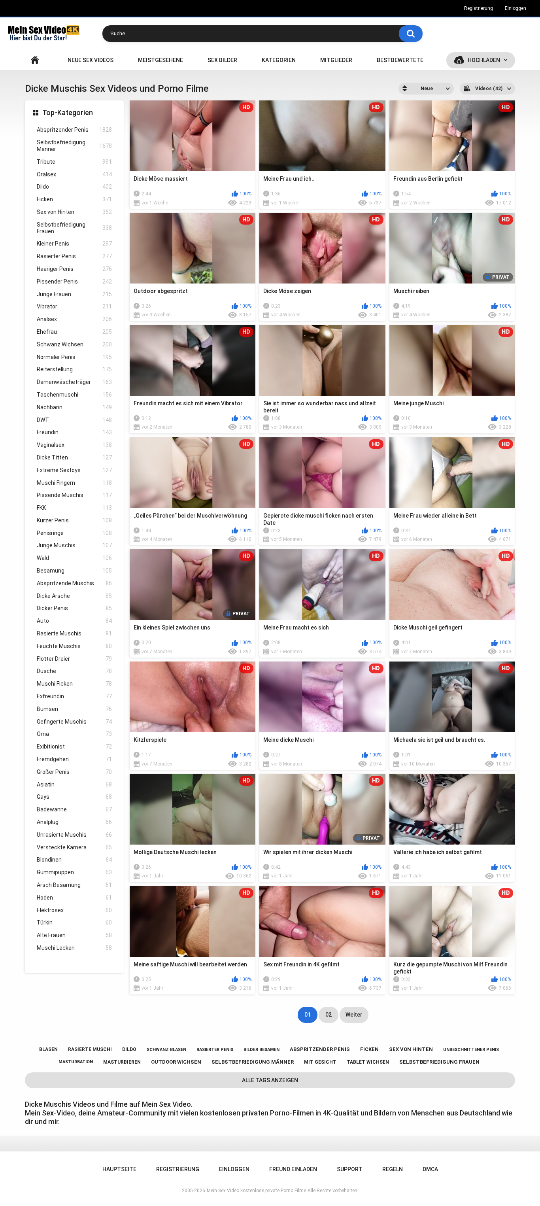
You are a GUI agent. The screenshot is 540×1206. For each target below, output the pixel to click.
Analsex (74, 319)
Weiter (354, 1014)
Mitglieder (336, 60)
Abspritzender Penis (74, 130)
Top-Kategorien (67, 112)
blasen (48, 1049)
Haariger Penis (74, 269)
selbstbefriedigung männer (252, 1062)
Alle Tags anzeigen (270, 1080)
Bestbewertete (400, 60)
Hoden (74, 897)
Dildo (74, 186)
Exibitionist (74, 746)
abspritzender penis (320, 1049)
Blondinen (74, 859)
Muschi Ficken (74, 684)
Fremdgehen (74, 759)
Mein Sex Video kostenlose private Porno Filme (256, 1190)
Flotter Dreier (74, 659)
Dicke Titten (74, 457)
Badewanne (74, 809)
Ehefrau (74, 332)
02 (328, 1014)
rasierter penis (214, 1049)
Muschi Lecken (74, 948)
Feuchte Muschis (74, 646)
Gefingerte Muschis (74, 721)
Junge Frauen (74, 294)
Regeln (392, 1169)
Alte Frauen (74, 935)
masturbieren (122, 1062)
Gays (74, 797)
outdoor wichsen (176, 1062)
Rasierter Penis (74, 256)
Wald (74, 558)
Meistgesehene (160, 60)
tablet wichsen (368, 1062)
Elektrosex (74, 910)
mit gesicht (320, 1062)
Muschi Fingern (74, 483)
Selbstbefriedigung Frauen (74, 227)
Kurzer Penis (74, 520)
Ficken (74, 199)
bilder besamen (261, 1049)
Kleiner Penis (74, 243)
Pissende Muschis (74, 495)
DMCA (430, 1169)
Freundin (74, 432)
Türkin (74, 922)
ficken (369, 1049)
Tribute (74, 162)
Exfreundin (74, 696)
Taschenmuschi (74, 394)
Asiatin (74, 784)
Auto (74, 621)
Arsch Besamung (74, 885)
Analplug (74, 822)
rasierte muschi (90, 1049)
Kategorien (279, 60)
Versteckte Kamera (74, 847)
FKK (74, 508)
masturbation (76, 1061)
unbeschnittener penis (471, 1049)
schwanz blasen (166, 1049)
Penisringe (74, 533)
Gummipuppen (74, 872)
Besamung (74, 570)
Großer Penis (74, 772)
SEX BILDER (222, 60)
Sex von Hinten (74, 212)
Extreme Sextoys (74, 470)
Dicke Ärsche (74, 596)
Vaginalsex (74, 445)
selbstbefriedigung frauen (439, 1062)
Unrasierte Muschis (74, 835)
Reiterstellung (74, 369)
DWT (74, 420)
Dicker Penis (74, 608)
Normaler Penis (74, 357)
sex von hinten (411, 1049)
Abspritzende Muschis (74, 583)
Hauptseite (35, 60)
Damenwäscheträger (74, 382)
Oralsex (74, 174)
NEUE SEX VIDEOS (90, 60)
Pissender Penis (74, 281)
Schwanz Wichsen (74, 344)
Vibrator (74, 306)
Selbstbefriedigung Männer (74, 145)
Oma (74, 734)
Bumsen (74, 709)
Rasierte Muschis (74, 633)
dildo (129, 1049)
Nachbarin (74, 407)
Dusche (74, 671)
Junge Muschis (74, 545)
